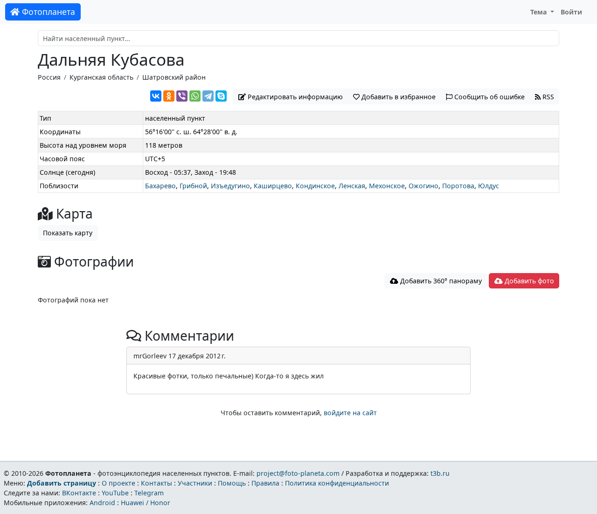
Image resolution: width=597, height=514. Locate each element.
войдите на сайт (350, 412)
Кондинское (315, 185)
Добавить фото (528, 280)
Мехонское (387, 185)
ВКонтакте (79, 492)
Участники (195, 483)
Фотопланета (47, 11)
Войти (571, 11)
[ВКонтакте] (155, 96)
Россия (49, 77)
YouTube (115, 492)
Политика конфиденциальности (337, 483)
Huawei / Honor (145, 502)
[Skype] (221, 96)
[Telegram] (208, 96)
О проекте (118, 483)
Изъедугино (230, 185)
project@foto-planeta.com (298, 473)
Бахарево (160, 185)
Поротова (458, 185)
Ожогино (423, 185)
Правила (265, 483)
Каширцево (273, 185)
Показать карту (67, 232)
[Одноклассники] (168, 96)
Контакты (156, 483)
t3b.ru (440, 473)
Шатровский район (174, 77)
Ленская (352, 185)
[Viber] (181, 96)
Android (102, 502)
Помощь (232, 483)
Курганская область (101, 77)
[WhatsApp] (195, 96)
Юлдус (488, 185)
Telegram (149, 492)
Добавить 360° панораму (440, 280)
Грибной (193, 185)
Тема (539, 11)
